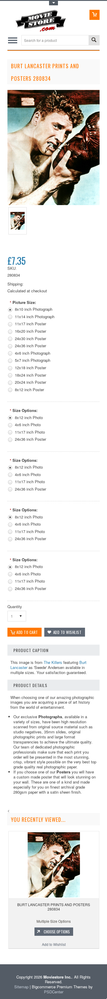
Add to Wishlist (54, 944)
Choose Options (57, 932)
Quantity (14, 606)
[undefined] (53, 203)
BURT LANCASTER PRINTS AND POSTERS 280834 (53, 907)
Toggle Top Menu (53, 3)
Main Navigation (12, 40)
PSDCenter (53, 992)
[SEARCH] (94, 40)
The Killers (53, 662)
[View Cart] (94, 15)
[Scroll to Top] (0, 955)
